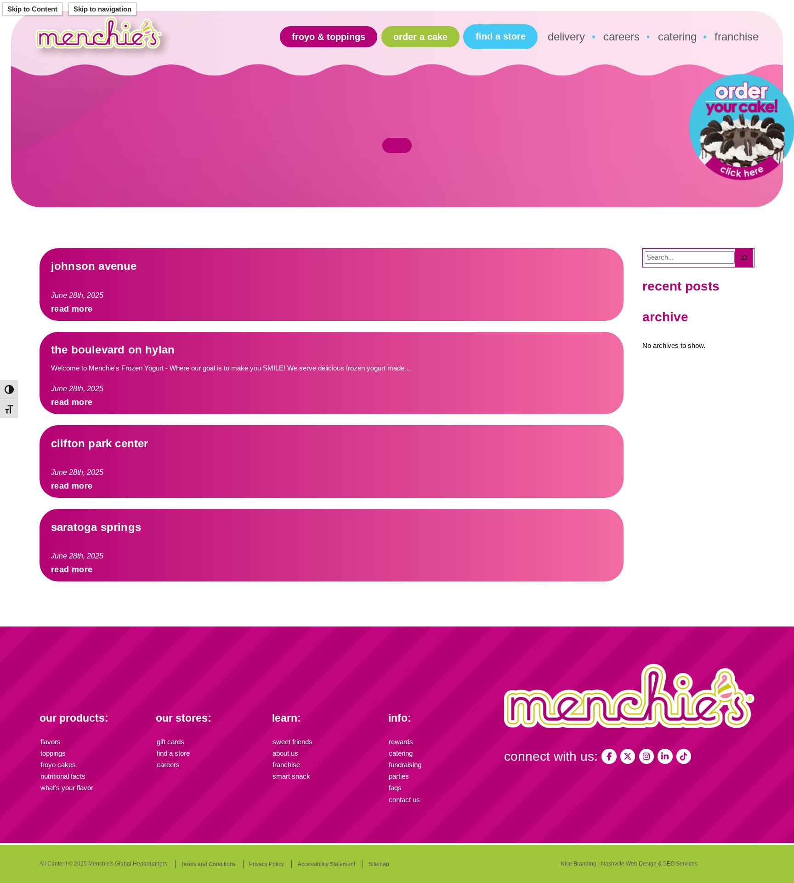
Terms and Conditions (208, 864)
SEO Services (680, 863)
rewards (401, 742)
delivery (566, 36)
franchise (737, 36)
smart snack (291, 776)
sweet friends (292, 742)
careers (621, 36)
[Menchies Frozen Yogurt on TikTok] (683, 756)
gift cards (170, 742)
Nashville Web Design (629, 863)
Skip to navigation (102, 9)
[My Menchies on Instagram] (646, 756)
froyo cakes (58, 765)
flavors (50, 742)
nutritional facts (62, 776)
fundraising (405, 765)
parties (399, 776)
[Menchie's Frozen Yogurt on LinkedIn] (665, 756)
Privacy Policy (266, 864)
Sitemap (379, 864)
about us (285, 753)
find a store (501, 36)
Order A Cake (420, 37)
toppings (53, 753)
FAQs (395, 788)
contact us (404, 799)
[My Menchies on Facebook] (608, 756)
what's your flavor (66, 788)
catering (677, 36)
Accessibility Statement (326, 864)
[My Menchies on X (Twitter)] (627, 756)
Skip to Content (32, 9)
